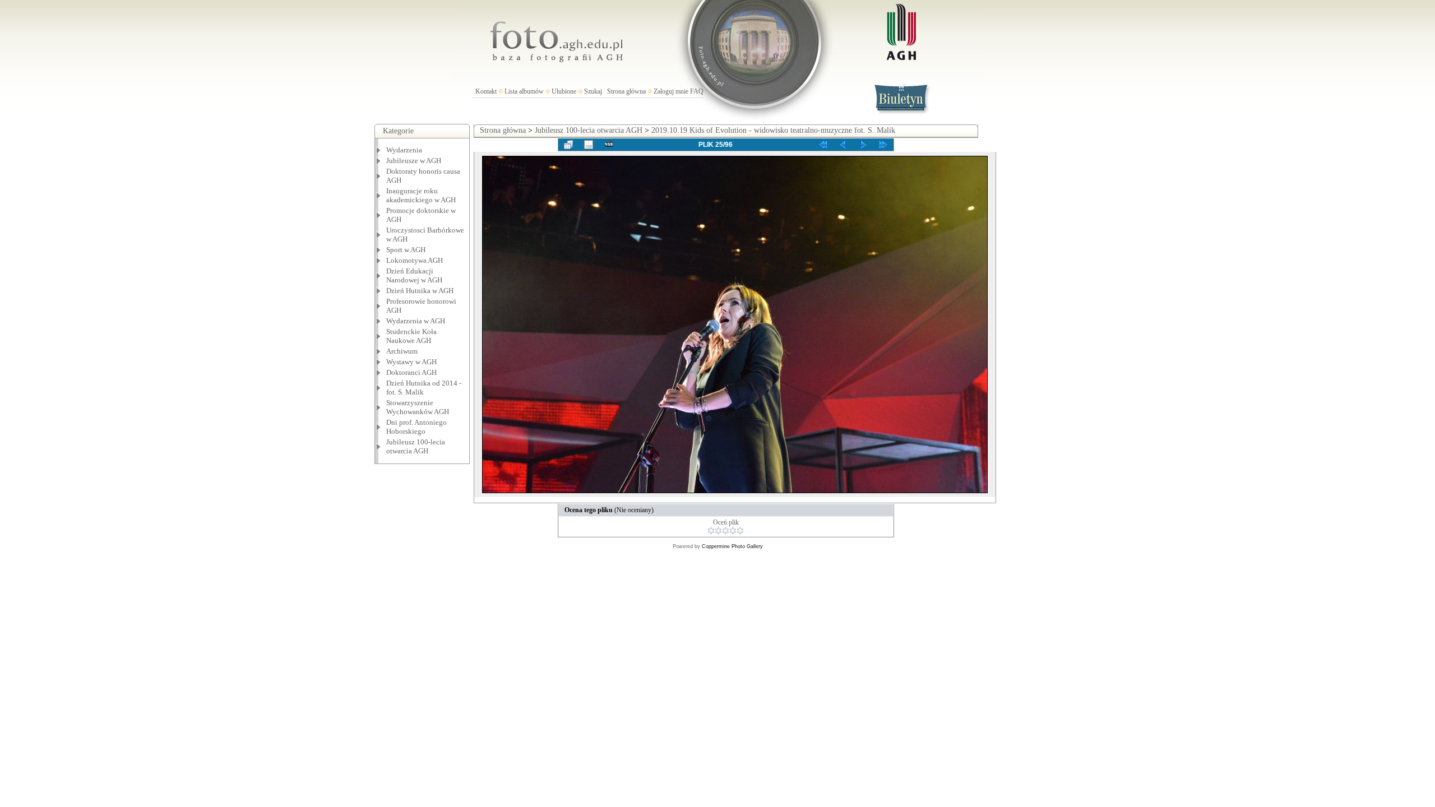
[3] (725, 531)
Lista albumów (524, 91)
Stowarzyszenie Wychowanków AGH (417, 407)
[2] (718, 531)
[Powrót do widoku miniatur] (568, 144)
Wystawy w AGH (411, 362)
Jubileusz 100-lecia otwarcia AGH (415, 446)
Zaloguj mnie (671, 91)
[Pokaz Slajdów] (609, 144)
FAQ (696, 91)
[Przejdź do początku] (823, 144)
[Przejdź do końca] (883, 144)
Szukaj (593, 91)
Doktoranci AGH (411, 372)
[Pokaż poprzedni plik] (843, 144)
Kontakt (486, 91)
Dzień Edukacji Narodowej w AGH (414, 275)
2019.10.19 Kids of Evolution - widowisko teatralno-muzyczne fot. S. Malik (773, 130)
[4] (733, 531)
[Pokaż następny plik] (863, 144)
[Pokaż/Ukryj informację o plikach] (588, 144)
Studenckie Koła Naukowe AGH (411, 336)
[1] (711, 531)
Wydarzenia (404, 150)
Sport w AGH (405, 249)
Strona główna (626, 91)
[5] (740, 531)
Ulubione (564, 91)
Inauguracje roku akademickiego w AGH (421, 195)
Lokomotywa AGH (414, 260)
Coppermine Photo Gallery (732, 546)
